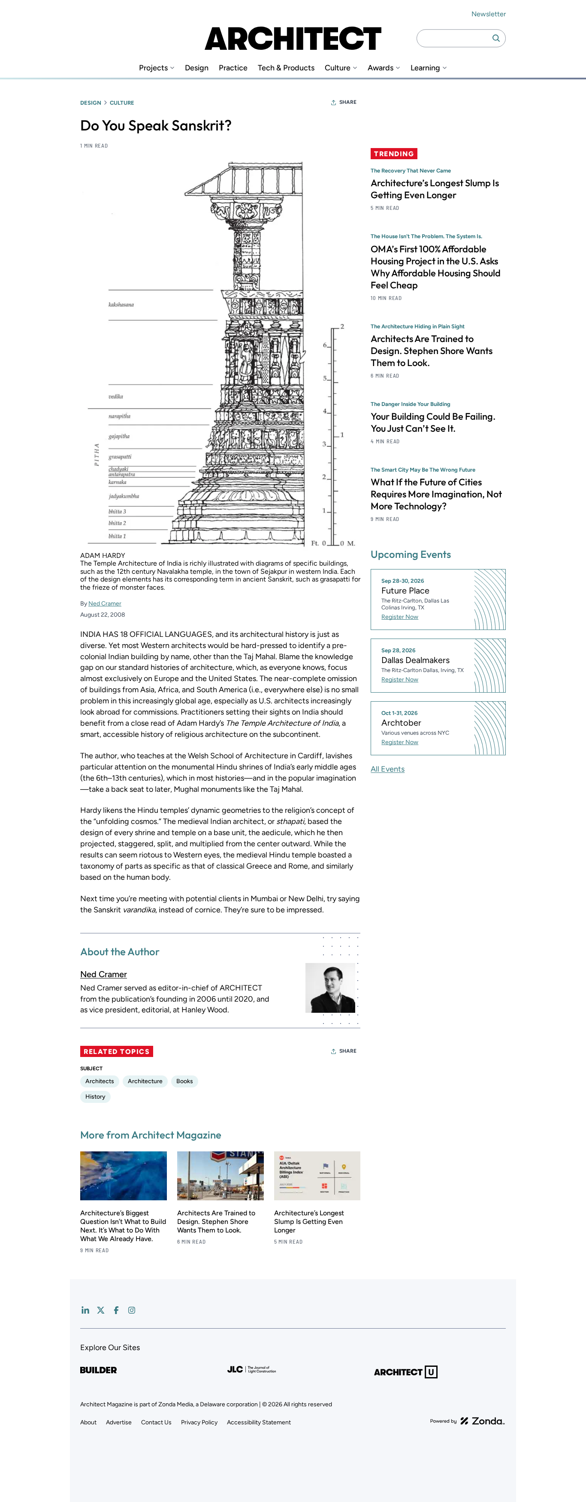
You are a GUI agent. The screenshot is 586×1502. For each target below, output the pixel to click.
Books (184, 1081)
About (88, 1422)
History (95, 1096)
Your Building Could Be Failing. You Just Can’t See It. (433, 422)
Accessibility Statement (259, 1422)
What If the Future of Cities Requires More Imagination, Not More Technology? (436, 493)
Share (347, 102)
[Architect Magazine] (293, 38)
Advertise (119, 1422)
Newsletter (488, 14)
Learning (425, 68)
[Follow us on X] (101, 1310)
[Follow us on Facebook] (116, 1310)
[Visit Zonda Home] (467, 1420)
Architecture (145, 1081)
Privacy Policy (199, 1422)
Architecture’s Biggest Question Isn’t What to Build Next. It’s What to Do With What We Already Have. (123, 1226)
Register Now (399, 617)
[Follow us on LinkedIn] (85, 1310)
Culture (337, 68)
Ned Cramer (104, 603)
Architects (99, 1081)
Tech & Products (286, 68)
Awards (380, 68)
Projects (153, 68)
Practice (233, 68)
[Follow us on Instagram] (132, 1310)
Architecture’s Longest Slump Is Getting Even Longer (309, 1221)
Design (196, 68)
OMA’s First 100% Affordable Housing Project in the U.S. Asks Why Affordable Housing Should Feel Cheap (436, 266)
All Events (388, 768)
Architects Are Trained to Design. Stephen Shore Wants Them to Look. (216, 1221)
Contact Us (156, 1422)
